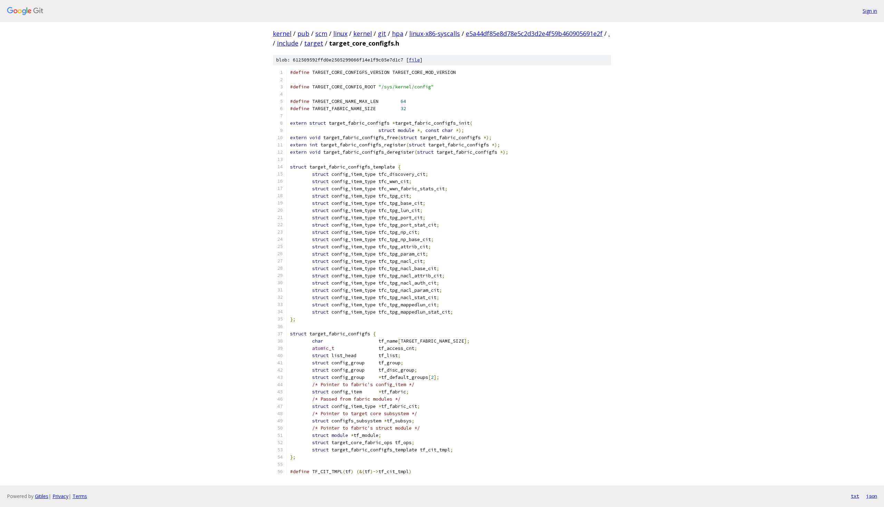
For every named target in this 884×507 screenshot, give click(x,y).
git (382, 33)
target (313, 43)
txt (855, 496)
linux (340, 33)
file (414, 60)
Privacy (60, 496)
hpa (397, 33)
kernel (282, 33)
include (287, 43)
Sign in (870, 11)
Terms (80, 496)
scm (321, 33)
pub (303, 33)
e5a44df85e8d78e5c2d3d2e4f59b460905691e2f (534, 33)
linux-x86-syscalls (434, 33)
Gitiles (41, 496)
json (871, 496)
